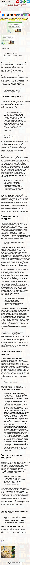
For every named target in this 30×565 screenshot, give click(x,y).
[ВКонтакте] (3, 15)
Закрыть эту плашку (14, 564)
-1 (1, 542)
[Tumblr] (19, 15)
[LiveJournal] (17, 15)
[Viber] (22, 15)
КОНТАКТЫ (8, 4)
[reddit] (15, 15)
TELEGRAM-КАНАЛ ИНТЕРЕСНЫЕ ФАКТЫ (16, 4)
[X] (8, 15)
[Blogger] (10, 15)
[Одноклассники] (5, 15)
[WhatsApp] (24, 15)
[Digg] (12, 15)
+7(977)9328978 (6, 1)
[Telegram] (26, 15)
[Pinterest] (29, 15)
